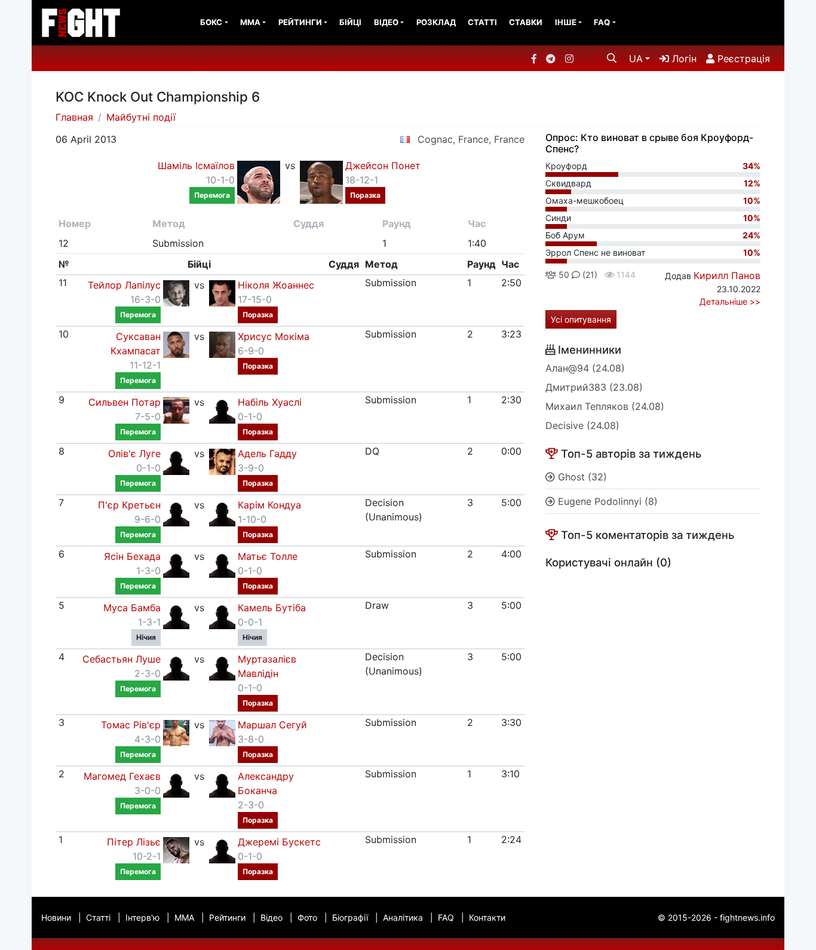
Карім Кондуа (269, 505)
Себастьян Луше (121, 659)
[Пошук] (611, 58)
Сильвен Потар (124, 402)
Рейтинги (300, 22)
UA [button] (636, 59)
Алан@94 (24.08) (585, 368)
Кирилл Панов (727, 275)
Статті (482, 22)
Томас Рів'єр (131, 725)
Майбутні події (141, 117)
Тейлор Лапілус (124, 285)
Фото (307, 917)
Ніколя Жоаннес (276, 285)
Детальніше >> (730, 301)
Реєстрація (742, 59)
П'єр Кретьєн (129, 505)
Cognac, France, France (471, 139)
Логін (683, 59)
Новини (56, 917)
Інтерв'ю (142, 917)
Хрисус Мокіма (273, 336)
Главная (74, 117)
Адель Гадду (267, 453)
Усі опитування (581, 319)
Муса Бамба (132, 608)
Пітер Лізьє (134, 842)
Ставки (525, 22)
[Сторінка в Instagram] (569, 59)
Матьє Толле (267, 556)
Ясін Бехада (132, 556)
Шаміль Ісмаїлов (196, 165)
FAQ (602, 22)
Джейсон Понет (383, 165)
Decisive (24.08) (582, 425)
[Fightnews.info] (81, 23)
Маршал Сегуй (272, 725)
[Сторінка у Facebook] (534, 59)
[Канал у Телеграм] (551, 59)
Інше (565, 22)
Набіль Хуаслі (270, 402)
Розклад (436, 22)
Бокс (211, 22)
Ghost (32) (581, 477)
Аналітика (403, 917)
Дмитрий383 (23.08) (594, 387)
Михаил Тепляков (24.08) (604, 406)
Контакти (487, 917)
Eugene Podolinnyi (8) (606, 501)
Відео (386, 22)
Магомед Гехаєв (122, 776)
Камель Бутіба (272, 608)
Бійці (350, 22)
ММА (250, 22)
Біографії (350, 917)
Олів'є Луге (134, 453)
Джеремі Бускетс (279, 842)
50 (562, 274)
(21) (588, 274)
